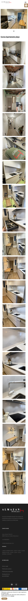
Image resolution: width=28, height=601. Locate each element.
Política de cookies (6, 568)
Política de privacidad (7, 571)
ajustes (12, 596)
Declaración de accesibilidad (6, 575)
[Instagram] (16, 584)
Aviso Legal (5, 566)
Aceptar (4, 598)
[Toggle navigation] (22, 2)
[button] (26, 5)
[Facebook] (12, 584)
